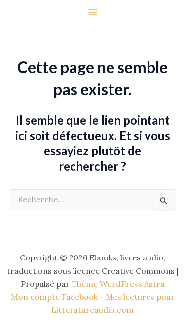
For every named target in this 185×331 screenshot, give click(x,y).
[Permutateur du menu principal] (93, 12)
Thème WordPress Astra (118, 284)
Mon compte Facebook (54, 297)
